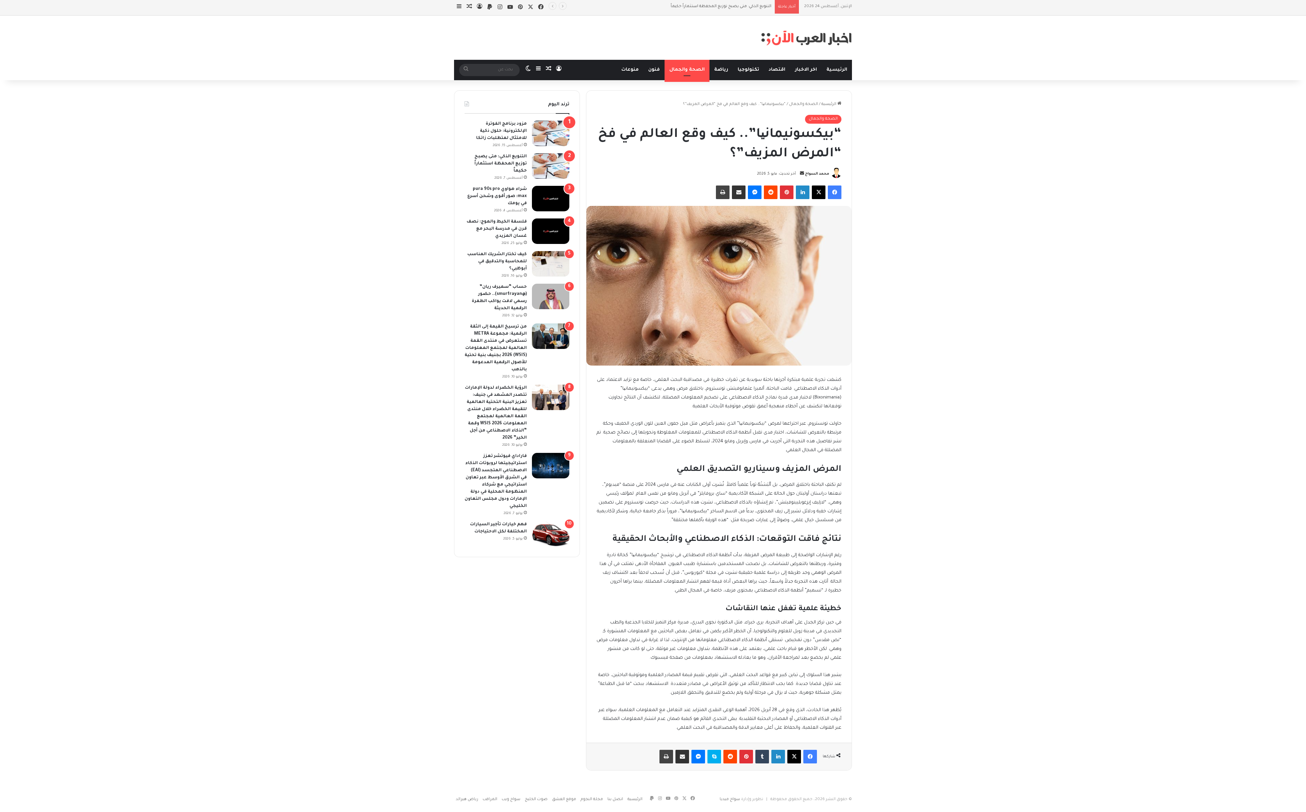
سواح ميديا (730, 799)
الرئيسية (836, 69)
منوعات (630, 69)
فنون (654, 69)
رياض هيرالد (467, 799)
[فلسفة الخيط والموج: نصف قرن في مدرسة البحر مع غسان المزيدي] (550, 231)
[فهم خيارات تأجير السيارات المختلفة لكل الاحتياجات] (550, 534)
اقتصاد (777, 69)
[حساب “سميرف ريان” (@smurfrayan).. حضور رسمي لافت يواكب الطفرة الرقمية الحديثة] (550, 296)
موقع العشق (564, 799)
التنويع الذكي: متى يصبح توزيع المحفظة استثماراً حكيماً (500, 163)
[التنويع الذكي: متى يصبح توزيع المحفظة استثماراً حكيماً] (550, 166)
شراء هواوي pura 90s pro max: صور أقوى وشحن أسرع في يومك (711, 6)
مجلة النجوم (592, 799)
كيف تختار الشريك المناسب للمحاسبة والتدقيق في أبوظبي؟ (497, 261)
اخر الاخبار (806, 69)
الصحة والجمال (687, 69)
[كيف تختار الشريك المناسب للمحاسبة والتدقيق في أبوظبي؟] (550, 264)
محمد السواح (817, 174)
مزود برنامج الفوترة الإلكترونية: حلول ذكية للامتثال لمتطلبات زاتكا (501, 131)
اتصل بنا (615, 799)
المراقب (490, 799)
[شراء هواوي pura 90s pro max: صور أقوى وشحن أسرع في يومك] (550, 198)
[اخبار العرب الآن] (806, 37)
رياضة (721, 69)
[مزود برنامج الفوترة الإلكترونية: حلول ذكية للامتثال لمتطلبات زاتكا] (550, 133)
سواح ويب (511, 799)
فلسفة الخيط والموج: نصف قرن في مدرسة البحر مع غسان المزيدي (497, 229)
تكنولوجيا (748, 69)
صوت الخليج (536, 799)
